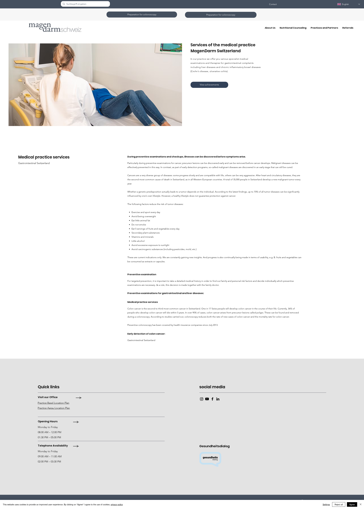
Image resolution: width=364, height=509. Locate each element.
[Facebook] (212, 399)
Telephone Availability (53, 445)
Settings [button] (326, 504)
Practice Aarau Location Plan (54, 408)
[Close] (360, 504)
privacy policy (117, 504)
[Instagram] (201, 399)
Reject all (339, 504)
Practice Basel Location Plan (53, 402)
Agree (352, 504)
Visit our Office (48, 397)
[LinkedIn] (218, 399)
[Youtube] (207, 399)
